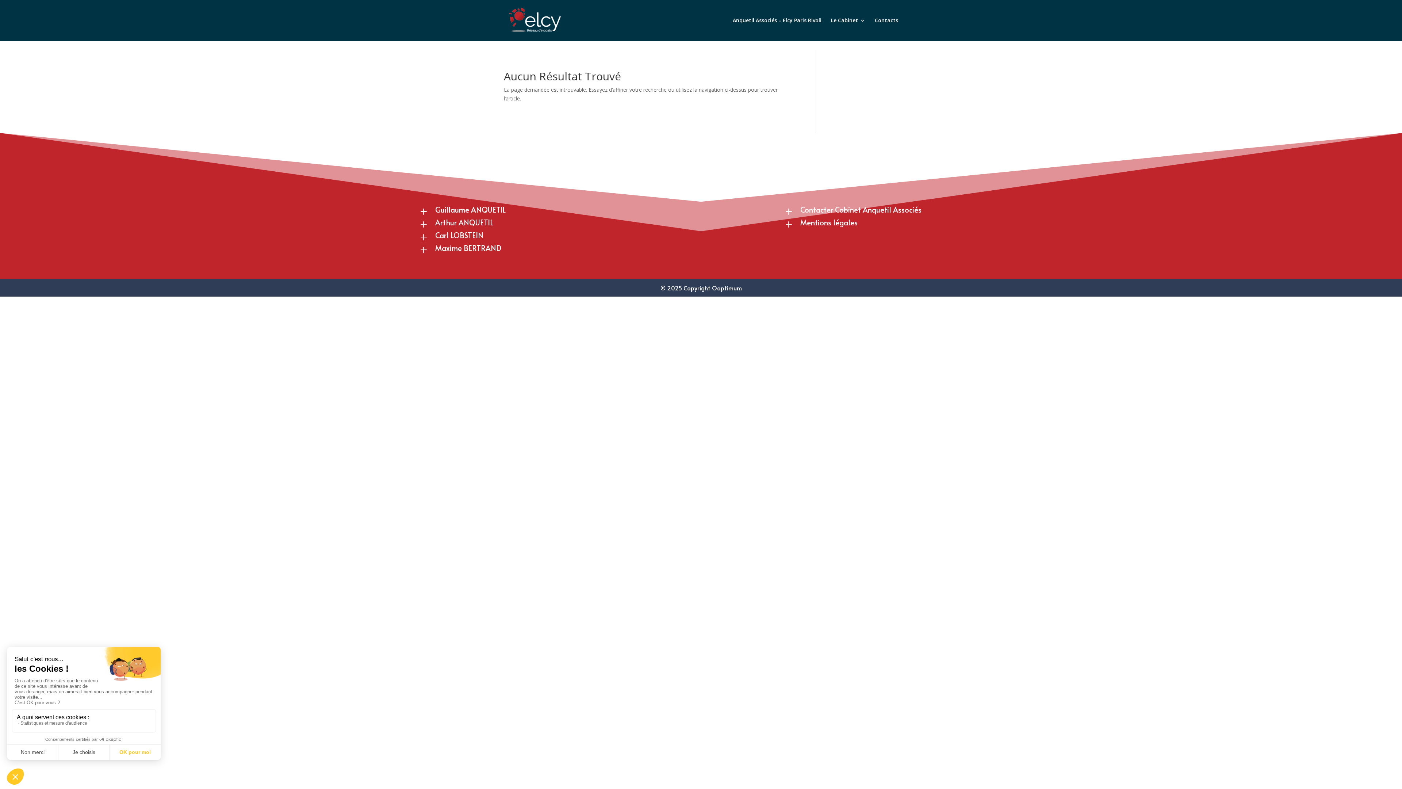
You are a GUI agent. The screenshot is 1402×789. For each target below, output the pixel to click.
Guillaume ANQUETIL (470, 210)
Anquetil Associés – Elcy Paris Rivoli (777, 21)
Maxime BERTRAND (468, 248)
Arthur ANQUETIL (464, 222)
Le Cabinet (844, 21)
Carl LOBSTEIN (459, 235)
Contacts (886, 21)
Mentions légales (829, 222)
